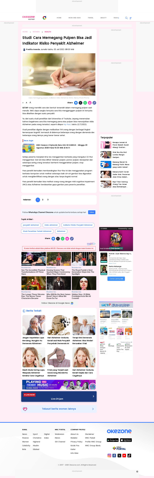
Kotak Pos (75, 446)
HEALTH (48, 32)
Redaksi (74, 438)
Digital (46, 434)
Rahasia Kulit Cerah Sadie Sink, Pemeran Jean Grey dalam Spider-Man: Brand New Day (121, 174)
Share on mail (90, 103)
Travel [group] (90, 18)
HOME (25, 32)
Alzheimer (61, 231)
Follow (92, 212)
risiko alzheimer (51, 225)
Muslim (36, 446)
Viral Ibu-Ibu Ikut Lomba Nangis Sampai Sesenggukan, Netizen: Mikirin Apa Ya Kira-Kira (121, 155)
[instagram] (109, 455)
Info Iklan (74, 453)
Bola (24, 449)
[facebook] (114, 455)
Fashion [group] (117, 18)
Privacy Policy (76, 442)
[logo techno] (28, 18)
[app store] (126, 440)
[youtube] (124, 455)
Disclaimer (89, 434)
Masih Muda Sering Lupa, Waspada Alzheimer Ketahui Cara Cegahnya (33, 373)
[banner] (59, 389)
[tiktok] (129, 455)
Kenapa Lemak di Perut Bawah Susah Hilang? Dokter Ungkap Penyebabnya (121, 145)
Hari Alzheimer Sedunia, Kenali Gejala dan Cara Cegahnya (83, 373)
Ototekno (37, 438)
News (24, 434)
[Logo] (44, 18)
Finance (25, 438)
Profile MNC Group (93, 442)
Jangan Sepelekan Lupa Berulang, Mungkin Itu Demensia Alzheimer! (33, 340)
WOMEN (36, 32)
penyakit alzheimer (31, 225)
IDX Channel (60, 442)
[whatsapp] (85, 103)
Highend (36, 442)
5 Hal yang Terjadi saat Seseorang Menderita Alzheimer (57, 373)
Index (46, 438)
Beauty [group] (103, 18)
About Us (74, 434)
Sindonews (59, 434)
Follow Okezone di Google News (55, 303)
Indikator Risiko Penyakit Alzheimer (78, 225)
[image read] (28, 148)
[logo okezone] (119, 431)
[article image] (106, 145)
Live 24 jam (57, 399)
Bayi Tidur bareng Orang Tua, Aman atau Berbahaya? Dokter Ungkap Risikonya (120, 184)
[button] (118, 18)
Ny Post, (67, 124)
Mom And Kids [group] (75, 18)
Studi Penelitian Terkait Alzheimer (37, 231)
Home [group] (59, 18)
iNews (57, 438)
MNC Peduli (90, 438)
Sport (35, 434)
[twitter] (119, 455)
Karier (73, 449)
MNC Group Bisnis (92, 446)
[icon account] (24, 49)
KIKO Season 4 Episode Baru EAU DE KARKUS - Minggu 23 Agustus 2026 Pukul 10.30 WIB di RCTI (61, 146)
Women (25, 442)
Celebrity (26, 446)
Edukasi (36, 449)
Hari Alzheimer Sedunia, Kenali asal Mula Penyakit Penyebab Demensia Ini (58, 340)
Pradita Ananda (33, 49)
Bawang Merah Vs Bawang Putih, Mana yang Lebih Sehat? (121, 164)
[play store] (113, 440)
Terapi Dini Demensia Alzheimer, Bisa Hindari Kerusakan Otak (82, 340)
